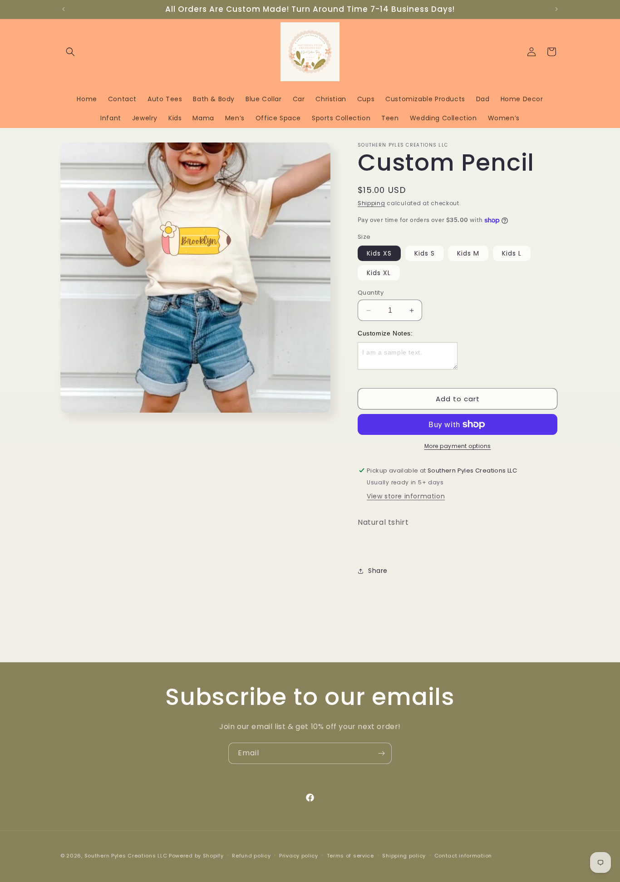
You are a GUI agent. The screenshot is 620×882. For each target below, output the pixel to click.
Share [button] (378, 570)
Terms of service (350, 855)
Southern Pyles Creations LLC (125, 855)
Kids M (468, 253)
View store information (406, 496)
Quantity (371, 292)
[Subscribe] (381, 753)
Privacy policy (298, 855)
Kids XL (379, 272)
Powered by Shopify (196, 855)
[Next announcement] (556, 9)
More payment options (457, 446)
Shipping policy (404, 855)
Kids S (424, 253)
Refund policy (251, 855)
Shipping (371, 203)
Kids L (512, 253)
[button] (70, 52)
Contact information (463, 855)
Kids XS (379, 253)
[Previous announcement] (64, 9)
